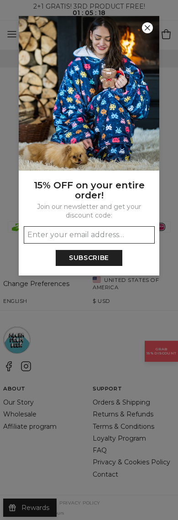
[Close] (147, 27)
